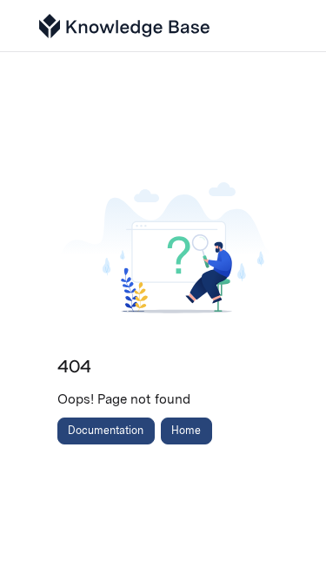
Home (186, 430)
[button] (286, 535)
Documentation (105, 430)
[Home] (124, 26)
